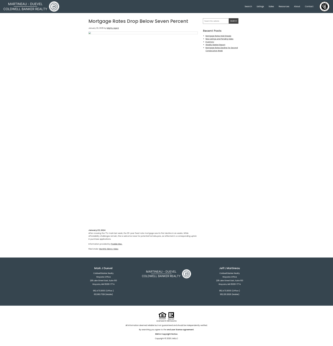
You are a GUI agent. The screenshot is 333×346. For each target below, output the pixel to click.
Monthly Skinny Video (108, 249)
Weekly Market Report (215, 44)
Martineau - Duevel (31, 3)
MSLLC (175, 338)
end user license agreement (180, 329)
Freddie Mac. (116, 244)
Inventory (210, 42)
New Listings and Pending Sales (219, 39)
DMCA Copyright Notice (166, 334)
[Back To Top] (328, 339)
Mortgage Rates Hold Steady (218, 36)
